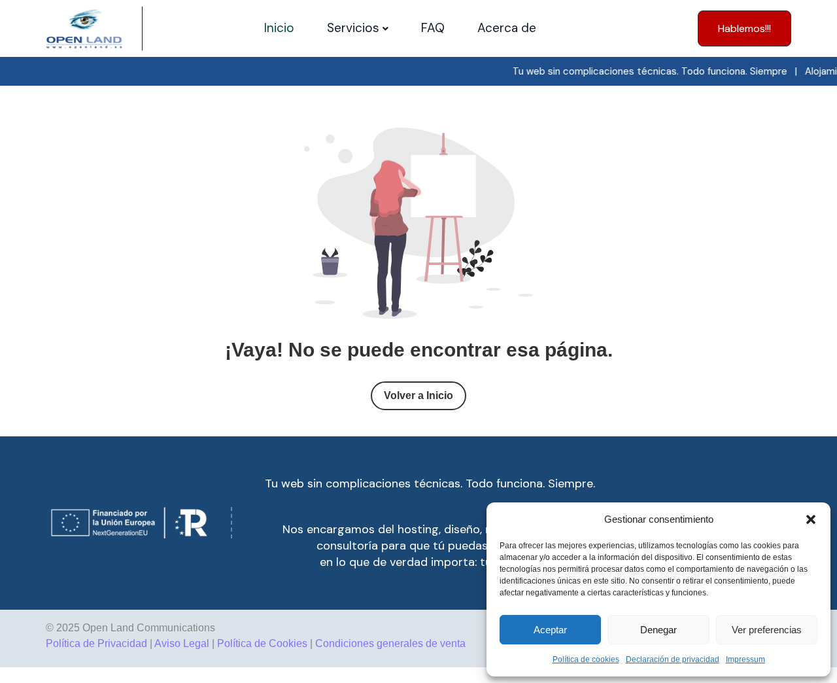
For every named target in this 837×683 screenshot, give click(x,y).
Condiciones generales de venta (390, 643)
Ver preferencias (767, 629)
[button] (810, 519)
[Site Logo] (84, 28)
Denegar (658, 629)
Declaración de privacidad (672, 659)
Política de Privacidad (96, 643)
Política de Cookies (262, 643)
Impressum (745, 659)
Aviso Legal (181, 643)
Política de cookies (586, 659)
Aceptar (550, 629)
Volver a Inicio (418, 395)
